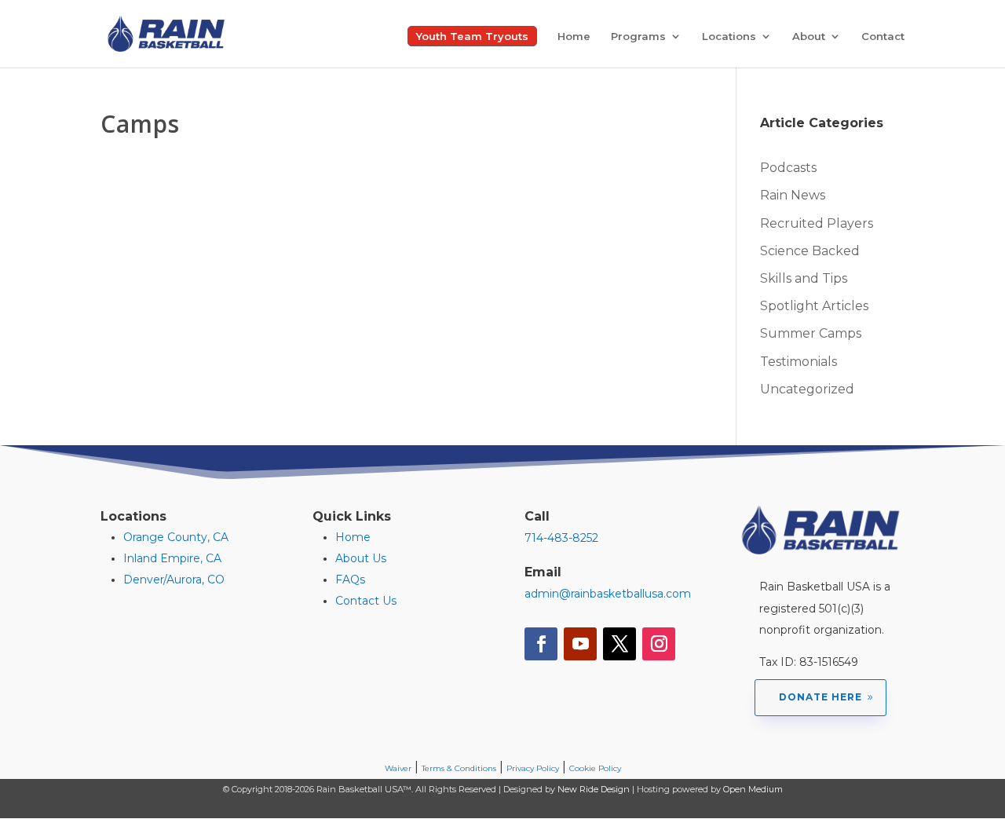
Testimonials (798, 361)
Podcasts (788, 167)
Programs (638, 36)
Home (573, 36)
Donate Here (820, 697)
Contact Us (366, 601)
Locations (729, 36)
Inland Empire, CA (172, 558)
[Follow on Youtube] (580, 643)
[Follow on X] (619, 643)
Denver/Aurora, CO (174, 579)
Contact (882, 36)
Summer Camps (810, 333)
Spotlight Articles (814, 305)
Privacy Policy (532, 768)
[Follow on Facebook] (540, 643)
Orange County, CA (175, 537)
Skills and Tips (803, 278)
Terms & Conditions (459, 768)
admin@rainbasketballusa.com (607, 594)
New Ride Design (593, 789)
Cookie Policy (595, 768)
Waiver (398, 768)
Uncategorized (807, 389)
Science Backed (810, 250)
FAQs (350, 579)
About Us (360, 558)
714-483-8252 (561, 538)
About (808, 36)
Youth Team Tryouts (472, 36)
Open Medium (753, 789)
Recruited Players (816, 223)
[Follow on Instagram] (658, 643)
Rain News (792, 195)
